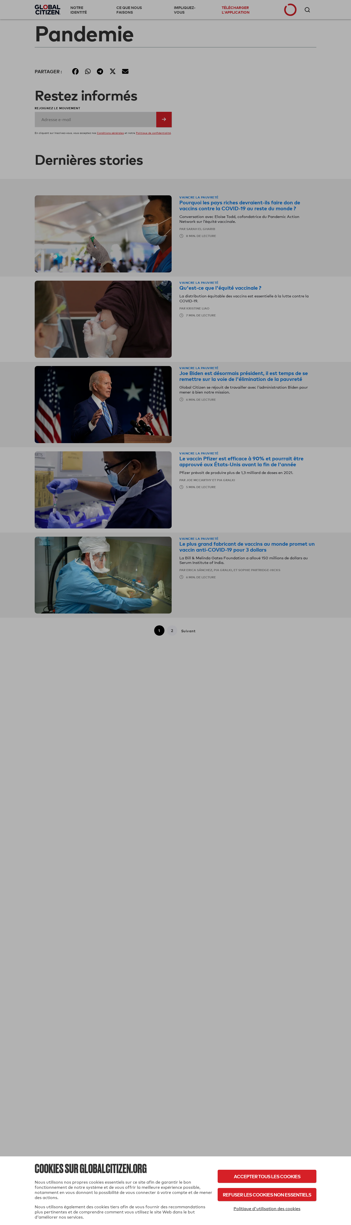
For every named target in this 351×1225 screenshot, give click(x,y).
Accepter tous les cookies (267, 1176)
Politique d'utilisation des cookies (267, 1208)
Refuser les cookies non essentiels (267, 1194)
